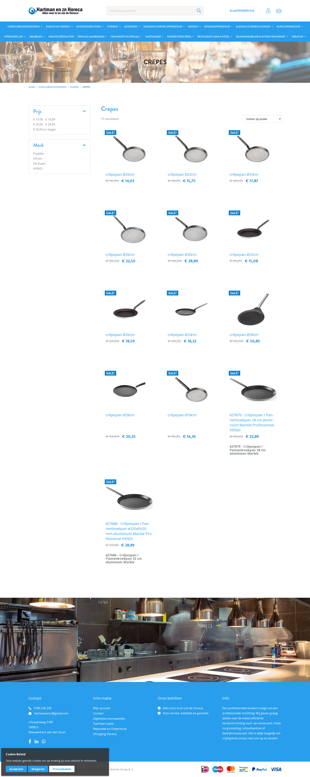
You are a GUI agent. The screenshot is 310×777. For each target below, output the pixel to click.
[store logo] (55, 10)
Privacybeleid (62, 769)
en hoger (44, 129)
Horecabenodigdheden (52, 87)
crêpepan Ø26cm (120, 254)
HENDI (37, 168)
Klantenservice (242, 11)
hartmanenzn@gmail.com (51, 713)
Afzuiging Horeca (104, 734)
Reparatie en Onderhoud (109, 729)
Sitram (37, 158)
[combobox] (155, 10)
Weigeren (38, 769)
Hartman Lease (103, 724)
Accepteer (16, 769)
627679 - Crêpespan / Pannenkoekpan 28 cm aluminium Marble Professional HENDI (252, 422)
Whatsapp (44, 741)
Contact (98, 713)
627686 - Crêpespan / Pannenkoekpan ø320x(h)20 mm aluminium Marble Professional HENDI (129, 531)
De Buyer (39, 163)
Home (32, 87)
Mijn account (101, 708)
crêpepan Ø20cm (120, 174)
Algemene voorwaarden (109, 719)
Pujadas (38, 153)
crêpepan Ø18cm (182, 415)
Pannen (74, 87)
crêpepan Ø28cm (244, 334)
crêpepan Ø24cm (244, 174)
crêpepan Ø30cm (182, 254)
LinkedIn (36, 741)
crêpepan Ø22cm (182, 174)
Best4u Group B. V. (122, 769)
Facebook (30, 741)
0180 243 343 (42, 708)
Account (268, 10)
